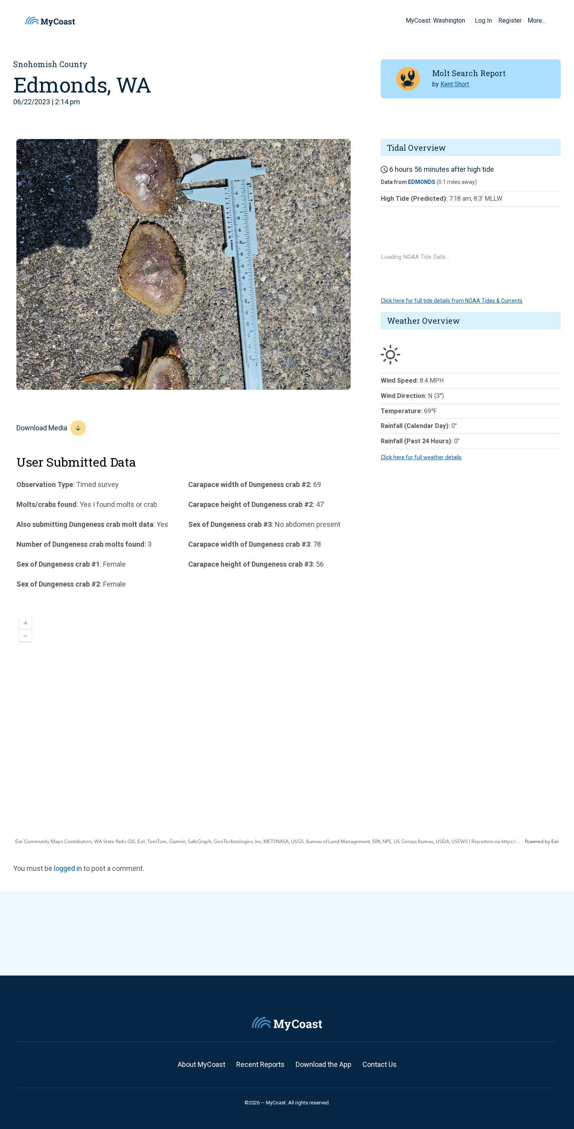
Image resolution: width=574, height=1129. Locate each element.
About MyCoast (201, 1064)
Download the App (323, 1064)
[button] (468, 20)
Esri (555, 842)
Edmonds (421, 182)
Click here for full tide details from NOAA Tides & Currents (451, 301)
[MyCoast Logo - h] (50, 21)
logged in (68, 868)
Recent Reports (260, 1064)
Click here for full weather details (421, 457)
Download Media (41, 428)
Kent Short (454, 84)
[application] (287, 728)
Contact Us (379, 1064)
